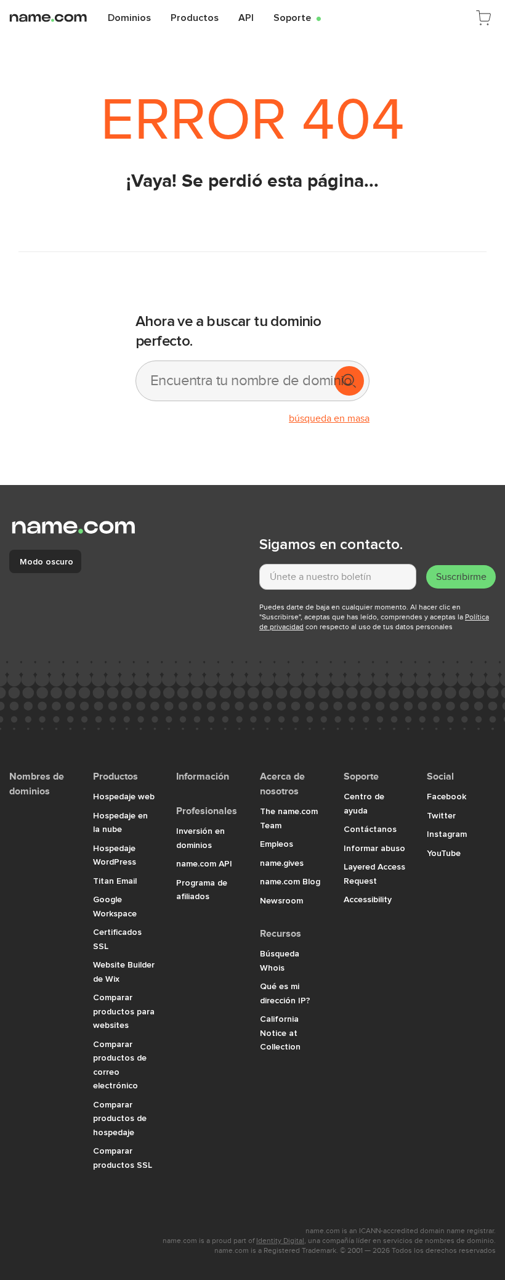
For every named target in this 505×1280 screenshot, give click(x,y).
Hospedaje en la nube (120, 822)
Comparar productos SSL (122, 1158)
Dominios (129, 17)
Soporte (297, 17)
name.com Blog (290, 881)
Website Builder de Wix (124, 972)
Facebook (446, 796)
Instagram (447, 834)
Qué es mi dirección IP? (285, 993)
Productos (195, 17)
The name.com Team (289, 818)
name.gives (282, 863)
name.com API (204, 863)
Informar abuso (374, 848)
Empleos (276, 844)
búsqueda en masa (329, 418)
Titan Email (115, 881)
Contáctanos (370, 829)
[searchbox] (234, 381)
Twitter (441, 815)
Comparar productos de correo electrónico (120, 1065)
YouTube (444, 853)
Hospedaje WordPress (114, 855)
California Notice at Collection (280, 1032)
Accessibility (368, 899)
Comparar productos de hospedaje (120, 1118)
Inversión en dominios (200, 838)
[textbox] (338, 577)
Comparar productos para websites (124, 1011)
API (246, 17)
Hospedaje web (124, 796)
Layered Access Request (374, 874)
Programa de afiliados (201, 890)
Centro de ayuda (364, 803)
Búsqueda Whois (279, 960)
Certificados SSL (117, 939)
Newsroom (281, 900)
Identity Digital (280, 1240)
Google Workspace (115, 906)
